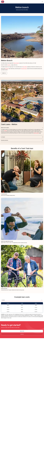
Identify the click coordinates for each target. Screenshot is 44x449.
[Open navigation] (42, 1)
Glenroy (5, 130)
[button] (22, 127)
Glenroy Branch (16, 63)
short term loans (24, 68)
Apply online (22, 331)
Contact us (22, 334)
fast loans (6, 68)
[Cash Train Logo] (2, 2)
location (9, 64)
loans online (25, 66)
